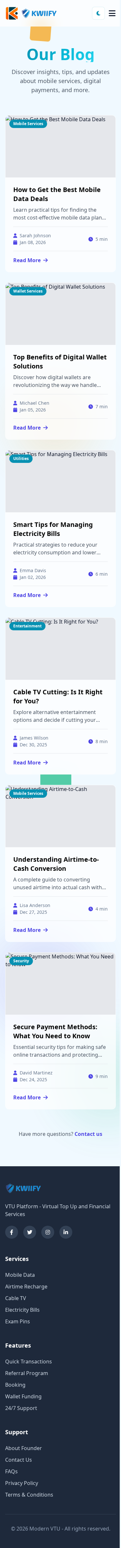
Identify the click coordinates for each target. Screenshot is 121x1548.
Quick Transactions (28, 1361)
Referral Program (26, 1373)
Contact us (88, 1133)
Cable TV (15, 1298)
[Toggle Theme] (98, 13)
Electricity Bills (22, 1309)
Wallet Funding (23, 1396)
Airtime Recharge (26, 1286)
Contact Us (18, 1459)
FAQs (11, 1471)
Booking (15, 1384)
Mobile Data (20, 1274)
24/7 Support (21, 1408)
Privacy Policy (21, 1483)
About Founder (23, 1448)
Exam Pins (17, 1321)
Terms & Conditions (29, 1494)
